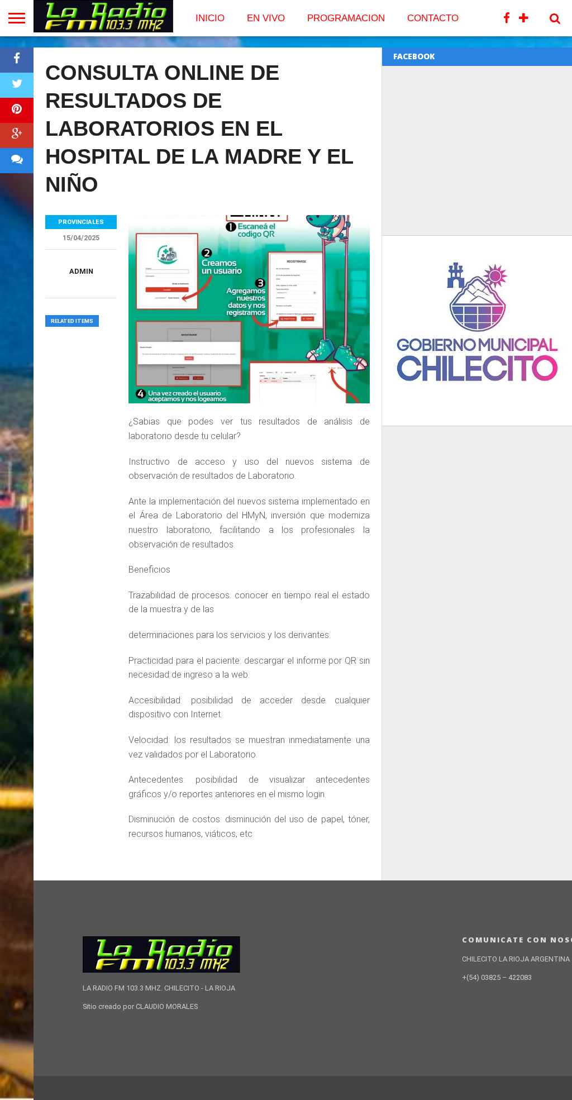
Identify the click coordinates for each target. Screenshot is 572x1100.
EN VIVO (266, 18)
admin (81, 271)
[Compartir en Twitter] (17, 85)
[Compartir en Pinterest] (17, 110)
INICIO (210, 18)
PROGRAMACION (346, 18)
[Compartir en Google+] (17, 135)
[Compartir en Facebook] (17, 60)
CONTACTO (433, 18)
